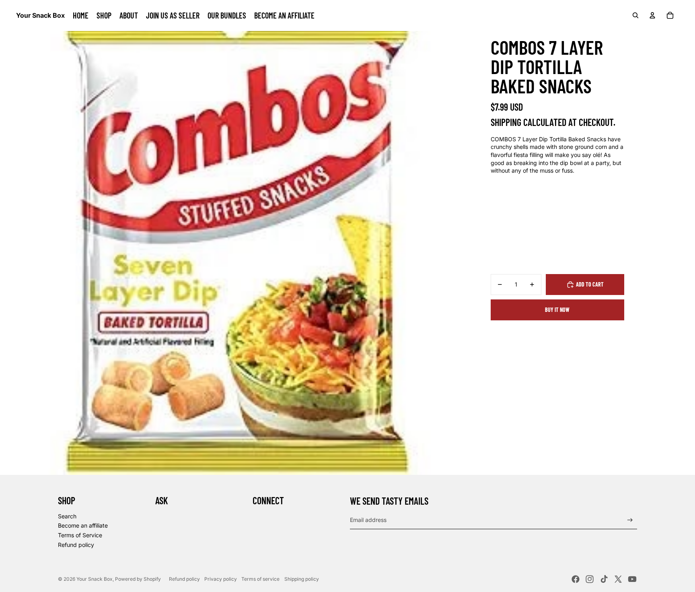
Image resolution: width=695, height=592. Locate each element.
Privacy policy (220, 579)
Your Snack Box (94, 579)
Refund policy (76, 544)
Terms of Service (80, 535)
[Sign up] (630, 520)
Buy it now (557, 309)
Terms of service (260, 579)
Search (67, 516)
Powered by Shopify (138, 579)
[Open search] (635, 15)
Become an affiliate (83, 525)
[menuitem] (80, 15)
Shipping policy (301, 579)
